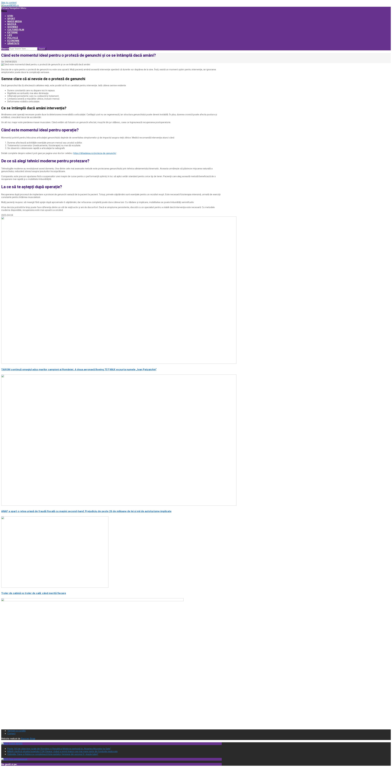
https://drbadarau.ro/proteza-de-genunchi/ (94, 153)
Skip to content (9, 2)
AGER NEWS (16, 743)
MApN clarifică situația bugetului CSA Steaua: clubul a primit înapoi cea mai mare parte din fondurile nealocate (62, 751)
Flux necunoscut (18, 759)
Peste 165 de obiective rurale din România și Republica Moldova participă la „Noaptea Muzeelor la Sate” (59, 748)
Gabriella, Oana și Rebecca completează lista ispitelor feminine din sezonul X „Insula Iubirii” (52, 754)
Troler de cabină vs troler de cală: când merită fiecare (33, 593)
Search (5, 48)
